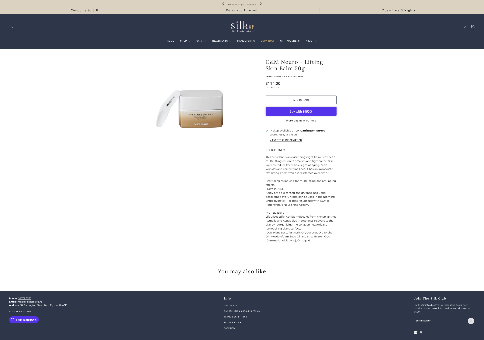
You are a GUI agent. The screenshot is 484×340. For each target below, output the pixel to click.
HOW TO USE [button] (275, 189)
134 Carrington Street (310, 130)
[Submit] (471, 321)
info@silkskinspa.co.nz (29, 301)
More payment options (301, 120)
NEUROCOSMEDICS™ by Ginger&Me (285, 76)
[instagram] (421, 333)
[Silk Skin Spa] (242, 26)
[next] (261, 3)
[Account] (466, 26)
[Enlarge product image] (192, 104)
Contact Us (230, 305)
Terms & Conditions (235, 317)
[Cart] (473, 26)
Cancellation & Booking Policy (242, 311)
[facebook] (416, 333)
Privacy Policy (232, 322)
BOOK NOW (229, 328)
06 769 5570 (24, 298)
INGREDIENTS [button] (275, 212)
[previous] (223, 3)
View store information (286, 140)
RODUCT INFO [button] (275, 150)
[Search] (11, 26)
